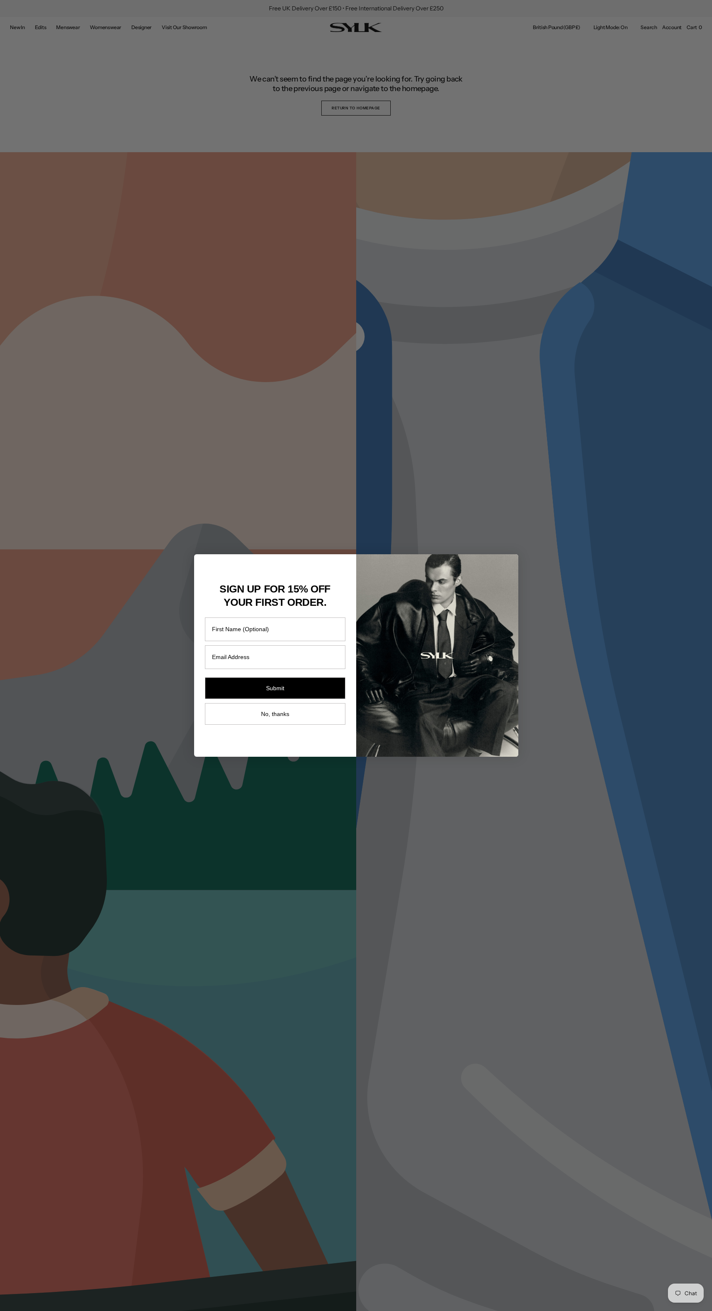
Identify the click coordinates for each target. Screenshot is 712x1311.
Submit (275, 688)
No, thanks (275, 714)
